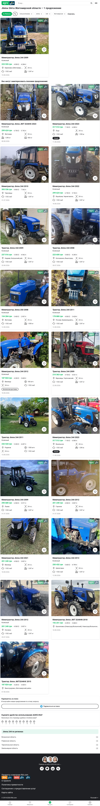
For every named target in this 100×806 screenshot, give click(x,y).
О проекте (6, 781)
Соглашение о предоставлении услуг (19, 788)
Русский (94, 798)
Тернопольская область (49, 745)
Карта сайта (7, 792)
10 (34, 723)
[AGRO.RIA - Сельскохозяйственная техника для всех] (9, 3)
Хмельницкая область (49, 748)
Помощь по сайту (50, 764)
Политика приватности (12, 784)
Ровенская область (49, 741)
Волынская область (49, 737)
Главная (10, 804)
